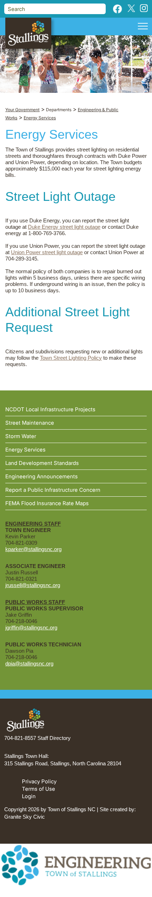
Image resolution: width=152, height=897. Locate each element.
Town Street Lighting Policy (71, 358)
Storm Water (20, 436)
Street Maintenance (29, 422)
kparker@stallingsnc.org (33, 549)
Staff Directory (54, 738)
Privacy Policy (39, 781)
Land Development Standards (42, 463)
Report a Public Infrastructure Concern (52, 489)
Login (29, 796)
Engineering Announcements (41, 476)
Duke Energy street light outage (64, 227)
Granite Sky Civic (24, 817)
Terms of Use (38, 788)
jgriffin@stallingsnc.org (31, 627)
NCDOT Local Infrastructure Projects (50, 409)
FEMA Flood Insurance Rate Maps (47, 503)
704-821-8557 (20, 738)
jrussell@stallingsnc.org (32, 585)
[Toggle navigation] (143, 27)
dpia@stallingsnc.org (29, 663)
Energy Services (25, 449)
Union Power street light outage (47, 252)
